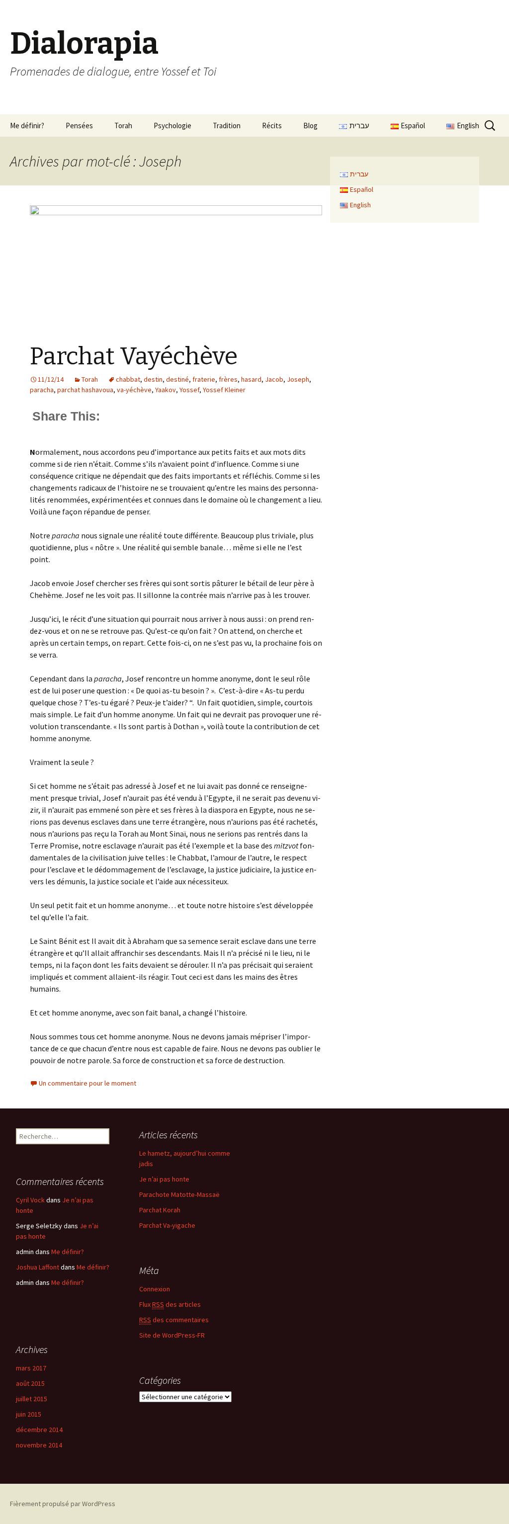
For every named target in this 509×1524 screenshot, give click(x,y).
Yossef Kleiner (224, 389)
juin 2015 (28, 1414)
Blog (310, 125)
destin (153, 379)
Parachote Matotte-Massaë (179, 1194)
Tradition (227, 125)
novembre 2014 (39, 1444)
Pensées (79, 125)
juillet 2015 (31, 1398)
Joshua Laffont (37, 1267)
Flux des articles (170, 1304)
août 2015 (30, 1383)
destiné (177, 379)
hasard (251, 379)
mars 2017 (31, 1367)
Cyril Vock (30, 1199)
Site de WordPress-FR (172, 1335)
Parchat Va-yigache (167, 1225)
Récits (272, 125)
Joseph (298, 379)
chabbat (128, 379)
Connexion (154, 1288)
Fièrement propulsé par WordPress (62, 1503)
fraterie (203, 379)
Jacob (274, 379)
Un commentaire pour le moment (87, 1083)
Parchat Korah (159, 1209)
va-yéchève (134, 389)
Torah (123, 125)
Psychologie (172, 125)
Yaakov (165, 389)
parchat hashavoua (85, 389)
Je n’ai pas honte (164, 1179)
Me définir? (27, 125)
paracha (42, 389)
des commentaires (174, 1319)
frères (228, 379)
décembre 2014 (39, 1429)
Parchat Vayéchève (134, 356)
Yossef (189, 389)
